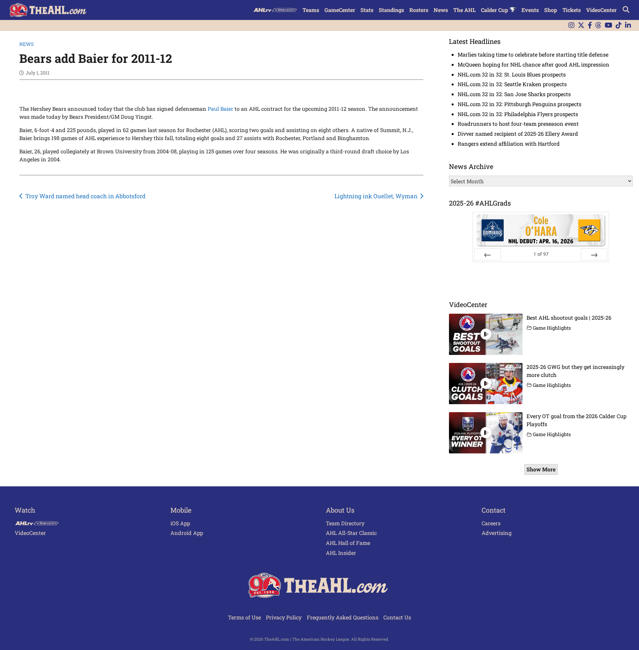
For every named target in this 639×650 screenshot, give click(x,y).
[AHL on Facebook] (590, 25)
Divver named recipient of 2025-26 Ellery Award (518, 133)
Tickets (571, 9)
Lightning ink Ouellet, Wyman (375, 196)
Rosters (418, 9)
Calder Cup (495, 9)
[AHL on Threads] (598, 25)
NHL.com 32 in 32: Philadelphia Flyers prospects (518, 113)
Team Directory (345, 523)
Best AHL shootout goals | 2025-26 (569, 317)
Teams (311, 9)
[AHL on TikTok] (619, 25)
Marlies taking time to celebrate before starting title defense (533, 54)
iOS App (180, 523)
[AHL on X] (581, 25)
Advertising (497, 532)
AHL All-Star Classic (351, 532)
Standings (391, 9)
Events (530, 9)
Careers (491, 523)
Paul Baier (220, 108)
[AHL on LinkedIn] (628, 25)
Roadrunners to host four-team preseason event (518, 123)
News (441, 9)
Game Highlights (552, 328)
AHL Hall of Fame (348, 542)
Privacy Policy (284, 617)
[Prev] (487, 254)
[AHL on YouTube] (608, 25)
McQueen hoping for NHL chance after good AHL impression (533, 64)
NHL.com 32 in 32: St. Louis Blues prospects (512, 74)
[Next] (594, 254)
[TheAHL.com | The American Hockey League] (48, 10)
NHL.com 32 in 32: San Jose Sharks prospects (514, 93)
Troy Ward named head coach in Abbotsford (85, 196)
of (540, 254)
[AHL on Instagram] (571, 25)
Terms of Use (244, 617)
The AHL (464, 9)
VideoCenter (601, 9)
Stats (366, 9)
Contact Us (397, 617)
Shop (550, 9)
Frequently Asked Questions (342, 617)
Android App (186, 532)
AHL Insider (341, 552)
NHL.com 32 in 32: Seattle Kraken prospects (512, 84)
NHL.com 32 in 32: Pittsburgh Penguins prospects (519, 103)
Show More (541, 469)
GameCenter (339, 9)
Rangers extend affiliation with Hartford (509, 143)
